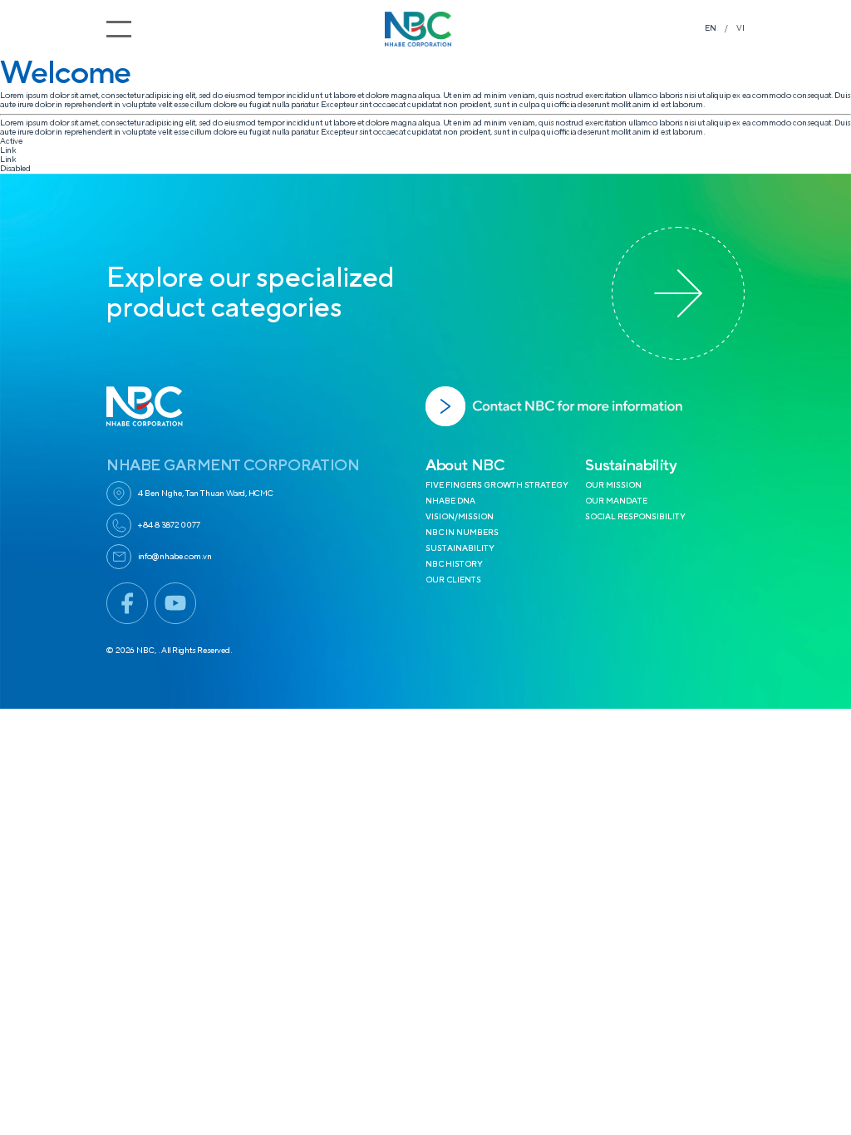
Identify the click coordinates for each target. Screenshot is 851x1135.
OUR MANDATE (616, 501)
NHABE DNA (450, 501)
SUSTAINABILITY (460, 548)
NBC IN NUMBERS (462, 533)
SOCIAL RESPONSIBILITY (635, 517)
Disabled (15, 169)
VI (740, 28)
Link (8, 150)
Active (11, 141)
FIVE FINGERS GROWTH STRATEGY (497, 485)
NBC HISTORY (454, 564)
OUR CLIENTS (453, 580)
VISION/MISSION (460, 517)
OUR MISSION (613, 485)
